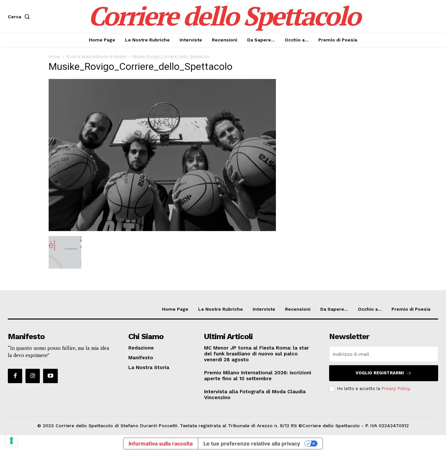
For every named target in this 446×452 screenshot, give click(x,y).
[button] (20, 16)
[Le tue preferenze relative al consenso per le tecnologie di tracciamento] (11, 440)
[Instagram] (32, 376)
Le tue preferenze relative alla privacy (251, 443)
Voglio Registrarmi (380, 372)
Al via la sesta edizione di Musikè (96, 56)
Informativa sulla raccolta (161, 443)
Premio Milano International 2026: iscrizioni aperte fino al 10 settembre (257, 376)
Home (54, 56)
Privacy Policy (395, 388)
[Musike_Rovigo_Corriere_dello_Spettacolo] (162, 229)
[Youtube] (50, 376)
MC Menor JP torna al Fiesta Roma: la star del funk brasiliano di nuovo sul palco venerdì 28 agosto (256, 354)
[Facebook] (15, 376)
